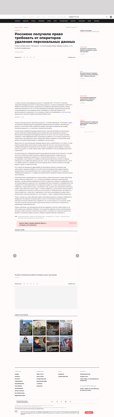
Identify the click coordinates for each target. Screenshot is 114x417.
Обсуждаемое (19, 388)
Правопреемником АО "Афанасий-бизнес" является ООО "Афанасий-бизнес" (29, 408)
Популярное (18, 386)
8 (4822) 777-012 (74, 17)
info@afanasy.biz (85, 374)
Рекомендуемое (19, 383)
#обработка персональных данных (37, 216)
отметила (36, 179)
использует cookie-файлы (43, 411)
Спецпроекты (19, 381)
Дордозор (61, 374)
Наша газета (40, 376)
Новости (24, 17)
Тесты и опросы (19, 390)
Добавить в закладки (71, 27)
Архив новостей (51, 17)
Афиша (38, 17)
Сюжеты (17, 376)
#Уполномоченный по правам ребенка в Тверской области (30, 218)
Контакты (39, 386)
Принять (89, 412)
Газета (44, 17)
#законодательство (65, 216)
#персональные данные (23, 216)
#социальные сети (50, 216)
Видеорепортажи (20, 395)
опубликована (65, 112)
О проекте (39, 383)
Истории (17, 379)
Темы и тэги (31, 17)
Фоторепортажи (19, 393)
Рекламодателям (62, 17)
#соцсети (57, 216)
